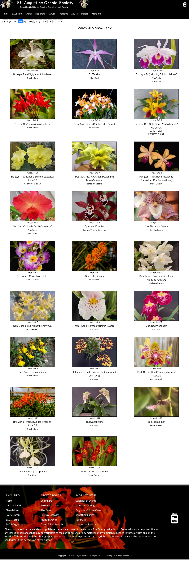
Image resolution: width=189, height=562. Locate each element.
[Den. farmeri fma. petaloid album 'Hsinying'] (156, 256)
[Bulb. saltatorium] (156, 402)
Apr (25, 21)
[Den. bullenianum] (94, 256)
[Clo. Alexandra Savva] (156, 206)
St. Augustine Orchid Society (101, 555)
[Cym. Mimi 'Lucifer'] (94, 206)
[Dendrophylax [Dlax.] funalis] (32, 451)
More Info (96, 13)
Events (28, 13)
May (31, 21)
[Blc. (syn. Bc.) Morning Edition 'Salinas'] (156, 54)
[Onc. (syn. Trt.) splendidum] (32, 352)
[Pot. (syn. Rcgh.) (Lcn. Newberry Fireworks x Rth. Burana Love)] (156, 156)
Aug (45, 21)
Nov (60, 21)
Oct (55, 21)
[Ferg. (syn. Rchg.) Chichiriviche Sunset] (94, 104)
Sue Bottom (127, 555)
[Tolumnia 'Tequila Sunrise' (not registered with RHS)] (94, 352)
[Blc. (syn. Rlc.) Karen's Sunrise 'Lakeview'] (32, 156)
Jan (10, 21)
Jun (35, 21)
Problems (63, 13)
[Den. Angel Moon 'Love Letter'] (32, 256)
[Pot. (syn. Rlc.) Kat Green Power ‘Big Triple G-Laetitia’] (94, 156)
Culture (51, 13)
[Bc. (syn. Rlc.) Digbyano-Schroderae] (32, 54)
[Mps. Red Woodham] (156, 306)
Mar (21, 21)
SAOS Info (17, 13)
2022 (5, 21)
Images (84, 13)
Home (6, 13)
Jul (40, 21)
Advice (74, 13)
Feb (15, 21)
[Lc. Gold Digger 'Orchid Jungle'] (156, 104)
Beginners (40, 13)
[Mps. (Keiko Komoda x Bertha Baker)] (94, 306)
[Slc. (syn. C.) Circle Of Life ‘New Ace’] (32, 206)
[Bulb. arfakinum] (94, 402)
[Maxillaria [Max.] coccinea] (94, 451)
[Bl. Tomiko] (94, 54)
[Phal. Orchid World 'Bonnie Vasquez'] (156, 352)
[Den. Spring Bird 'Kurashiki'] (32, 306)
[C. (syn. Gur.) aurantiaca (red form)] (32, 104)
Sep (50, 21)
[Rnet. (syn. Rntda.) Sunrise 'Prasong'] (32, 402)
